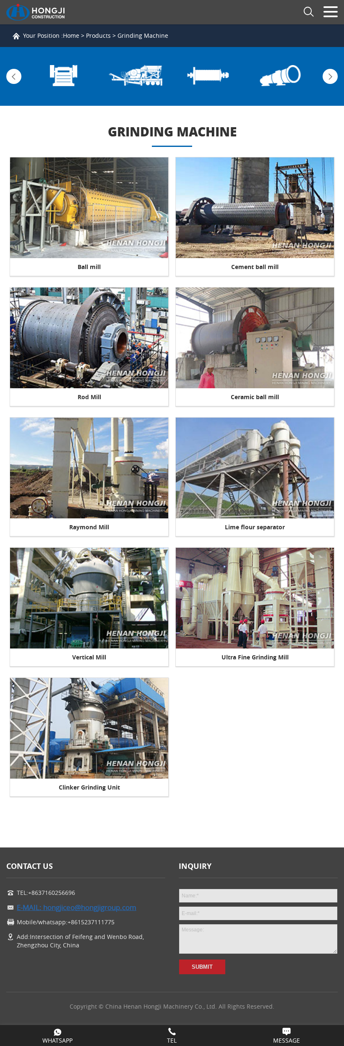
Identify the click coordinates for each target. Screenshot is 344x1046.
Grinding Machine (142, 35)
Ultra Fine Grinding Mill (255, 657)
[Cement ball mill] (255, 207)
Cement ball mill (255, 267)
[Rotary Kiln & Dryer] (281, 76)
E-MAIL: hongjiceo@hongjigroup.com (76, 907)
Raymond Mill (89, 527)
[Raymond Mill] (89, 468)
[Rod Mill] (89, 338)
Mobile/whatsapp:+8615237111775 (66, 922)
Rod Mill (89, 397)
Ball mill (89, 267)
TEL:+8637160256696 (46, 893)
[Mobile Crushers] (136, 76)
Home (71, 35)
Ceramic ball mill (255, 397)
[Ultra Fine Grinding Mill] (255, 598)
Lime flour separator (255, 527)
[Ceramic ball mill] (255, 338)
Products (98, 35)
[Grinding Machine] (208, 76)
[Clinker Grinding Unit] (89, 728)
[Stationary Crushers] (63, 76)
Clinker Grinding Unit (89, 787)
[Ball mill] (89, 207)
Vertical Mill (89, 657)
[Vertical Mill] (89, 598)
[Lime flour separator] (255, 468)
